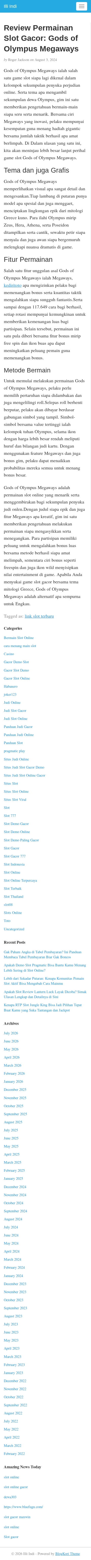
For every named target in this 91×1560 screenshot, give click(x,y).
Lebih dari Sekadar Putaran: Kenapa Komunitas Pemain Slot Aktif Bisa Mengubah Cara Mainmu (44, 981)
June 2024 (11, 1235)
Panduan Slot (13, 742)
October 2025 (13, 1105)
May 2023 (11, 1340)
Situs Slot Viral (15, 799)
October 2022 (13, 1396)
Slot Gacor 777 (15, 856)
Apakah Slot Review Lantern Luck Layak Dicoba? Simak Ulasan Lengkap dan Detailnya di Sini (45, 994)
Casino (9, 653)
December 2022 (15, 1380)
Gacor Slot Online (17, 678)
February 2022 (14, 1453)
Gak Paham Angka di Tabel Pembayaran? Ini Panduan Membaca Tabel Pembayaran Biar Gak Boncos (42, 954)
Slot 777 (10, 815)
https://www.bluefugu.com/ (23, 1506)
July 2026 (11, 1033)
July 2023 (11, 1324)
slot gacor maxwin (17, 1516)
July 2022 (11, 1421)
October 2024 (13, 1202)
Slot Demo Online (17, 831)
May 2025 (11, 1146)
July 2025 (11, 1130)
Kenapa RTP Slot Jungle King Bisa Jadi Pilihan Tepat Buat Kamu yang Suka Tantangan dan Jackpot (43, 1007)
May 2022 (11, 1429)
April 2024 (11, 1251)
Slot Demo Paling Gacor (21, 840)
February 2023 (14, 1364)
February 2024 (14, 1267)
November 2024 (15, 1194)
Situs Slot (11, 783)
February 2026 (14, 1073)
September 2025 (15, 1113)
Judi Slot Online (15, 718)
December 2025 (15, 1089)
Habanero (10, 686)
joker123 (10, 694)
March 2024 (12, 1259)
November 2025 (15, 1097)
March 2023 (12, 1356)
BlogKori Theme (67, 1553)
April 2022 (11, 1437)
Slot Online (12, 872)
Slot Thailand (13, 896)
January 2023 (13, 1372)
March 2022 (12, 1445)
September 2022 (15, 1405)
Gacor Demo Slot (16, 661)
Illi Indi (10, 6)
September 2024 (15, 1210)
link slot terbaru (39, 616)
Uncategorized (14, 929)
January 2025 (13, 1178)
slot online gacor (16, 1486)
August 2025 (13, 1122)
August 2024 (13, 1219)
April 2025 (11, 1154)
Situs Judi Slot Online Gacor (24, 775)
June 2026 (11, 1041)
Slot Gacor (11, 848)
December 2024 (15, 1186)
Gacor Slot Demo (16, 670)
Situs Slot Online (16, 791)
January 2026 (13, 1081)
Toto (7, 920)
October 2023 (13, 1299)
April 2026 (11, 1057)
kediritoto (12, 285)
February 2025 (14, 1170)
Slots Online (13, 912)
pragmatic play (14, 750)
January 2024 (13, 1275)
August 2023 (13, 1316)
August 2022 (13, 1413)
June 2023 (11, 1332)
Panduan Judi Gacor (18, 726)
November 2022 (15, 1388)
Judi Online (12, 702)
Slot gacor (11, 1536)
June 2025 (11, 1138)
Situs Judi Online (16, 759)
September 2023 (15, 1308)
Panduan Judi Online (19, 734)
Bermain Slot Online (19, 637)
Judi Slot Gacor (15, 710)
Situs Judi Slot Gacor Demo (24, 767)
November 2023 (15, 1291)
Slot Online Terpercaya (20, 880)
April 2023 (11, 1348)
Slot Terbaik (12, 888)
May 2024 (11, 1243)
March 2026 (12, 1065)
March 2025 (12, 1162)
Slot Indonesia (14, 864)
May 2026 (11, 1049)
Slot (7, 807)
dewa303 (10, 1496)
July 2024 (11, 1227)
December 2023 (15, 1283)
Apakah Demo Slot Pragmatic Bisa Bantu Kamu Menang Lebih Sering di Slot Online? (45, 968)
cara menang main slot (20, 645)
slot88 (8, 904)
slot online (11, 1477)
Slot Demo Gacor (16, 823)
